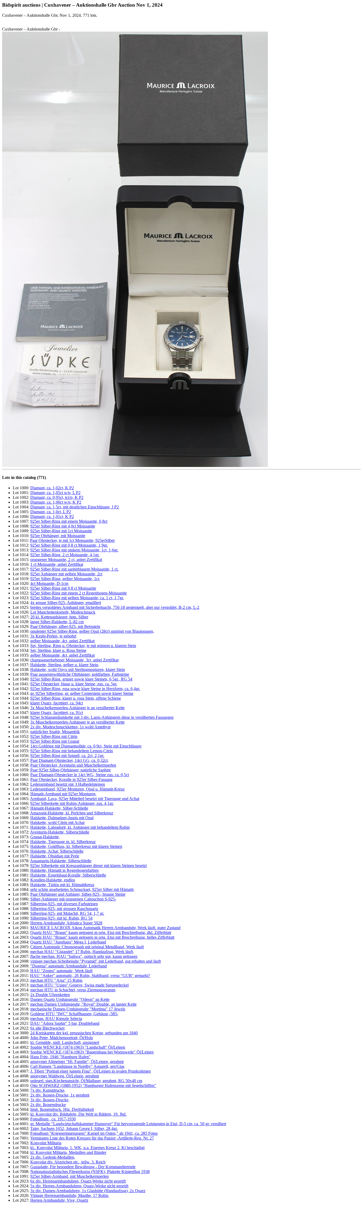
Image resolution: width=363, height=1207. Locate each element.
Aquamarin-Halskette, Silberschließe (60, 860)
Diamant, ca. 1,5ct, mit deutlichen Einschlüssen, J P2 (74, 507)
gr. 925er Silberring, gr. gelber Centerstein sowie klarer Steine (81, 693)
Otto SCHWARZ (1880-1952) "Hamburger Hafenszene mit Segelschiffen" (93, 1085)
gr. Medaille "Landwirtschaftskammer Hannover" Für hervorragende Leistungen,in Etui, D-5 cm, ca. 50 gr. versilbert (128, 1123)
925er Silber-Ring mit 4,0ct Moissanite (62, 526)
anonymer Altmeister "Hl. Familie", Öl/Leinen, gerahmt (77, 1061)
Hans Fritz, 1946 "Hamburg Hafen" (60, 1057)
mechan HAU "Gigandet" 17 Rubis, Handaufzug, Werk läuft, (82, 951)
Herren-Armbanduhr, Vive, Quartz (59, 1200)
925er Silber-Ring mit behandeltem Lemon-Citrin (71, 751)
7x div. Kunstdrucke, (47, 1090)
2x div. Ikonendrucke (48, 1104)
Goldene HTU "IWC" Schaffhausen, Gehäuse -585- (74, 1014)
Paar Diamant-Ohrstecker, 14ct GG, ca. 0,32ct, (69, 760)
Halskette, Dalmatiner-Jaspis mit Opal (62, 817)
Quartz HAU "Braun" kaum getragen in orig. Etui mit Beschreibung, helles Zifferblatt (102, 937)
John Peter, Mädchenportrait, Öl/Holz (61, 1037)
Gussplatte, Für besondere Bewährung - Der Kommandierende (83, 1166)
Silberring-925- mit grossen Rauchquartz (64, 908)
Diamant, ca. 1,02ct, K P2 (52, 488)
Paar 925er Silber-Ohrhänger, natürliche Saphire (70, 770)
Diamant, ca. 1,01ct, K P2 (52, 516)
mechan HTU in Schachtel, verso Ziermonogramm (72, 990)
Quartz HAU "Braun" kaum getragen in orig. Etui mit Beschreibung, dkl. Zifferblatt (100, 932)
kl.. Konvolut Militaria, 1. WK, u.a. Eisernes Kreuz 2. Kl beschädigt (87, 1147)
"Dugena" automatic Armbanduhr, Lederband (68, 966)
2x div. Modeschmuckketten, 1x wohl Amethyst (70, 727)
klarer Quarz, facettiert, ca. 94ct (56, 703)
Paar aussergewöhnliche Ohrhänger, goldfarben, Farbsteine (79, 674)
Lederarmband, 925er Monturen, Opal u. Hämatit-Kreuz (77, 789)
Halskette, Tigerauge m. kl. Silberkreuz (63, 841)
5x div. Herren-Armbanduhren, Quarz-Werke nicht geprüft (79, 1186)
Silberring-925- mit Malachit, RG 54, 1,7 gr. (67, 913)
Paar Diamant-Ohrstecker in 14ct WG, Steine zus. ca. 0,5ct (79, 774)
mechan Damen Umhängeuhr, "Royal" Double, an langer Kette (83, 1004)
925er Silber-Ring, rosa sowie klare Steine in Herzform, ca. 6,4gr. (85, 688)
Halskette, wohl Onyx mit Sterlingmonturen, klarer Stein (77, 669)
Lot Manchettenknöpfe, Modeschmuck (62, 612)
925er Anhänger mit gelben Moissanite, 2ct (66, 574)
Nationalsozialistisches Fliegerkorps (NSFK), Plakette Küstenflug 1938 (90, 1171)
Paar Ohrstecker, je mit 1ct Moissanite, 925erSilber (72, 540)
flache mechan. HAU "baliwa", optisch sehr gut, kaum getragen (83, 956)
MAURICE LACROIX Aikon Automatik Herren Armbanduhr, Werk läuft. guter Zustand (105, 927)
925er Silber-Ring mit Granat (54, 741)
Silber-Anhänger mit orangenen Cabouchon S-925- (73, 899)
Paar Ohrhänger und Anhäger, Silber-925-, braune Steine (77, 894)
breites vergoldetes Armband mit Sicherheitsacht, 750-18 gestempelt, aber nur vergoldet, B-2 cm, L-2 (114, 607)
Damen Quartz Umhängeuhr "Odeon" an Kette (69, 999)
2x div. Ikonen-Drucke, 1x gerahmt (59, 1095)
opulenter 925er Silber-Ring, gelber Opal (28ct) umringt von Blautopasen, (92, 631)
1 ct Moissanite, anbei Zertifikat (56, 564)
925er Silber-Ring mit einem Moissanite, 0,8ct (68, 521)
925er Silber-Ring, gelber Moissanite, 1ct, (65, 578)
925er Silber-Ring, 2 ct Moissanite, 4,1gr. (64, 554)
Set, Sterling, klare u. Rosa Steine (58, 650)
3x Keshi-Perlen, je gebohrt (53, 636)
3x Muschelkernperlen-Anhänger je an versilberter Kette (77, 708)
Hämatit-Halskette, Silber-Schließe (59, 808)
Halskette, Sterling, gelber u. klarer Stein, (64, 664)
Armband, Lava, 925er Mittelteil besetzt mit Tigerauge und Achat (84, 798)
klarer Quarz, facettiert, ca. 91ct (56, 712)
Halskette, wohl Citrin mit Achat (57, 822)
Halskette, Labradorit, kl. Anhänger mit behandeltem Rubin (80, 827)
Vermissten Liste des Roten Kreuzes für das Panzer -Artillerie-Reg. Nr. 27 (92, 1138)
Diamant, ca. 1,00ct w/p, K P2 (55, 502)
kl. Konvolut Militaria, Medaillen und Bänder (68, 1152)
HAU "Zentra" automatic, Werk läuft (61, 970)
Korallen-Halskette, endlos (52, 880)
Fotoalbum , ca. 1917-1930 (53, 1119)
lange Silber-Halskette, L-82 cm (57, 621)
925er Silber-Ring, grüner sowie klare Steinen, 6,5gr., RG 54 (81, 679)
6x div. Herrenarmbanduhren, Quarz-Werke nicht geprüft (78, 1181)
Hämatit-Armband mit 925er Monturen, (63, 794)
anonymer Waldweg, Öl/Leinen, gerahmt (64, 1076)
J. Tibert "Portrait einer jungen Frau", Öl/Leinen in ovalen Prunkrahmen (90, 1071)
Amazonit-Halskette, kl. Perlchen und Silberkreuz (71, 813)
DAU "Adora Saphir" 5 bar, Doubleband (64, 1023)
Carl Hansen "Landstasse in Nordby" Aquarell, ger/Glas (77, 1066)
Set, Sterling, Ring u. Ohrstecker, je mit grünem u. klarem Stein (83, 645)
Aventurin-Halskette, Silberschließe (59, 832)
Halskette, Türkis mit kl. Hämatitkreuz (62, 884)
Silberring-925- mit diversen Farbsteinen (64, 904)
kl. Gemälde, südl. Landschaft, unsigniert (64, 1042)
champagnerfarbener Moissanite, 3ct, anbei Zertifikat (74, 660)
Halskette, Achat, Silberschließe (56, 851)
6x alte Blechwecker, (47, 1028)
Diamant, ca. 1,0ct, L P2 (50, 511)
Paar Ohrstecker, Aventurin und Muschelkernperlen (73, 765)
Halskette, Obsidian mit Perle (54, 856)
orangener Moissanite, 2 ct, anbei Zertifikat (66, 559)
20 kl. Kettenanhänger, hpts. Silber (59, 617)
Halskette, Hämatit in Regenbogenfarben (64, 870)
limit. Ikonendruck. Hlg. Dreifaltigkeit (62, 1109)
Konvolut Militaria (45, 1143)
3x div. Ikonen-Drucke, (49, 1100)
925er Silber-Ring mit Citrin (53, 736)
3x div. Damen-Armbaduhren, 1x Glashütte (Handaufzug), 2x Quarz (87, 1190)
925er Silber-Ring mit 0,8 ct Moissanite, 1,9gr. (69, 545)
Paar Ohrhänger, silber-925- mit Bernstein (65, 626)
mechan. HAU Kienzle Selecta (56, 1018)
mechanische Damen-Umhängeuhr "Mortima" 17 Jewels (77, 1009)
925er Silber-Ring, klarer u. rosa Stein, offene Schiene (75, 698)
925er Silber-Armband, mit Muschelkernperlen (69, 1176)
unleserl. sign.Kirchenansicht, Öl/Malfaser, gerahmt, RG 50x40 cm (86, 1080)
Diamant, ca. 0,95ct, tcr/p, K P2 (56, 497)
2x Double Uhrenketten (50, 994)
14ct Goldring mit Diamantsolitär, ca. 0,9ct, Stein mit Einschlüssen (85, 746)
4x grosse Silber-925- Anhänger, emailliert (65, 602)
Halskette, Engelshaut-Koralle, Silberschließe (68, 875)
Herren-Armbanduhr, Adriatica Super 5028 (66, 923)
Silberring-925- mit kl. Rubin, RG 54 (61, 918)
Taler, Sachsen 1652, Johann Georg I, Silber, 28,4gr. (74, 1128)
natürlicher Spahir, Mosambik (55, 731)
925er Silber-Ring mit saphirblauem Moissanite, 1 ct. (74, 569)
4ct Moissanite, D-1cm (49, 583)
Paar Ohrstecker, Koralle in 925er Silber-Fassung (71, 779)
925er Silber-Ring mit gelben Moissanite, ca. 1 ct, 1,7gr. (77, 598)
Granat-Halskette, (45, 837)
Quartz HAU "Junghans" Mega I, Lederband (68, 942)
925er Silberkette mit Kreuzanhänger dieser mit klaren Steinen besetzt (88, 865)
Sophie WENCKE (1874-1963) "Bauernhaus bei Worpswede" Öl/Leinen (92, 1052)
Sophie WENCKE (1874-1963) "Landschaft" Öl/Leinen (77, 1047)
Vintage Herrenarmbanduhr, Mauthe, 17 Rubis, (69, 1195)
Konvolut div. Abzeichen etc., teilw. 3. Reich (67, 1162)
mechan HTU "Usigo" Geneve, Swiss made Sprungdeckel (79, 985)
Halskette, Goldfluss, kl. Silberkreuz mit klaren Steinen (76, 846)
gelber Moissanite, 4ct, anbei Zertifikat (62, 641)
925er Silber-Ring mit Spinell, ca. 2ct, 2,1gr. (67, 755)
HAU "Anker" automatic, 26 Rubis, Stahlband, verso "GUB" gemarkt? (90, 975)
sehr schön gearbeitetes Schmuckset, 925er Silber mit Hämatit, (82, 889)
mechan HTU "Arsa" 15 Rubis (56, 980)
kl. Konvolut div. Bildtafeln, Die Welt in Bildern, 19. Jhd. (78, 1114)
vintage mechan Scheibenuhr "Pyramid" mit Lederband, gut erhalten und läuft (95, 961)
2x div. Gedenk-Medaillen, (52, 1157)
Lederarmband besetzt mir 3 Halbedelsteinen (67, 784)
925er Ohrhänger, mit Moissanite (57, 535)
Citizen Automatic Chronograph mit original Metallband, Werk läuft (87, 947)
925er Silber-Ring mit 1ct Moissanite (61, 531)
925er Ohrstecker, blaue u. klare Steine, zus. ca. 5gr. (73, 684)
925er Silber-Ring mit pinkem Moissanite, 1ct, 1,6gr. (74, 550)
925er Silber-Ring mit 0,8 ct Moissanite (63, 588)
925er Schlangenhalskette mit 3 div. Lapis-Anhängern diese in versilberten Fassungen (102, 717)
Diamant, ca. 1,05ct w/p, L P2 (55, 492)
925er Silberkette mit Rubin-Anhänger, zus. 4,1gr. (72, 803)
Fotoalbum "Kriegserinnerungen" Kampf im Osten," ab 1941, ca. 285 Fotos (94, 1133)
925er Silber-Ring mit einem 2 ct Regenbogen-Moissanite (78, 593)
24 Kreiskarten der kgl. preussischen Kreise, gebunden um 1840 (84, 1033)
